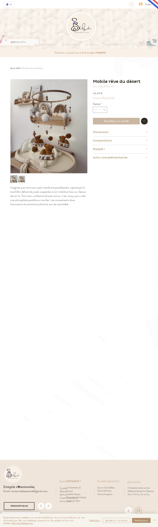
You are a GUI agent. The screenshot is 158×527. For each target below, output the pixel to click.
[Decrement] (95, 110)
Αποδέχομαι (141, 520)
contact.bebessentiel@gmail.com (29, 491)
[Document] (41, 506)
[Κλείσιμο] (154, 520)
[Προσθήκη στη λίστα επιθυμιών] (144, 121)
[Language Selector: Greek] (8, 4)
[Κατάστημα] (154, 41)
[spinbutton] (100, 110)
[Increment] (104, 110)
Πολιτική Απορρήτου (22, 523)
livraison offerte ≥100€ (104, 97)
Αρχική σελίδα (15, 68)
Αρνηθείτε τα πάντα (116, 520)
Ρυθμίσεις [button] (94, 520)
